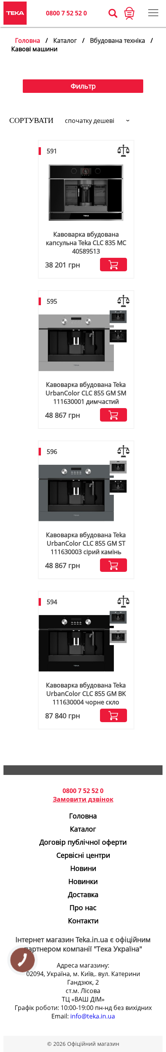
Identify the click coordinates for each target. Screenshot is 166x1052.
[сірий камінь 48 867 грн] (118, 317)
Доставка (83, 894)
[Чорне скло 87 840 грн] (118, 337)
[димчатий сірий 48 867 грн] (118, 468)
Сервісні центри (83, 855)
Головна (27, 40)
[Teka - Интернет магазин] (15, 13)
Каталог (65, 40)
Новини (83, 868)
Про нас (83, 907)
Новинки (83, 881)
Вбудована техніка (117, 40)
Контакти (83, 920)
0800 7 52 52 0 (66, 13)
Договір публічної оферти (83, 842)
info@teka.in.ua (92, 1016)
